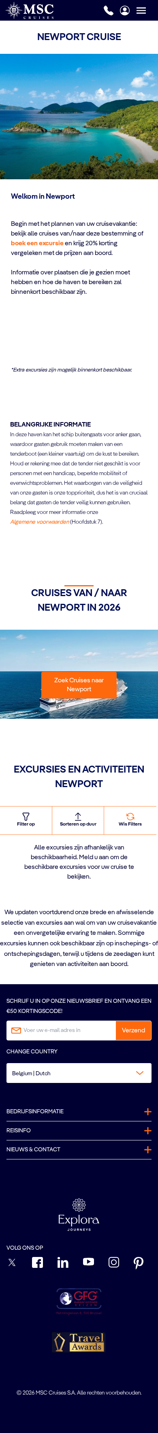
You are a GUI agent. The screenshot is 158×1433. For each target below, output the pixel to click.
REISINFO (18, 1131)
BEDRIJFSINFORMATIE (35, 1112)
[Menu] (147, 10)
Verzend (133, 1031)
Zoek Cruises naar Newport (79, 685)
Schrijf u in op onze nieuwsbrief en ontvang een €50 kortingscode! (79, 1006)
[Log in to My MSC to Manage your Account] (125, 10)
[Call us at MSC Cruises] (108, 10)
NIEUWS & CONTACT (33, 1150)
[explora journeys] (79, 1214)
